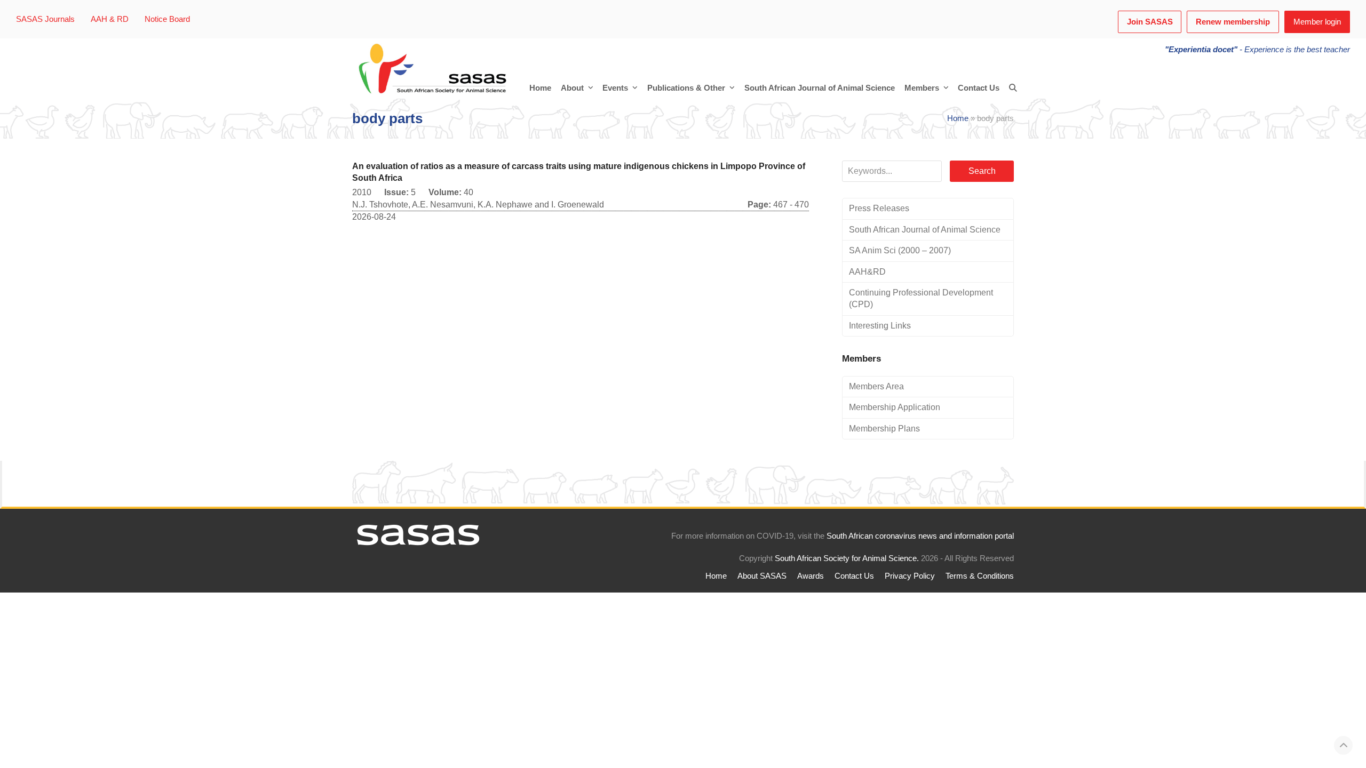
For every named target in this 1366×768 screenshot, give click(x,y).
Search (982, 170)
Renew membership (1233, 22)
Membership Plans (884, 428)
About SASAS (762, 576)
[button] (1013, 88)
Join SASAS (1150, 22)
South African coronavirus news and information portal (920, 536)
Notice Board (167, 19)
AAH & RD (110, 19)
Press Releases (879, 208)
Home (957, 118)
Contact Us (854, 576)
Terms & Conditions (980, 576)
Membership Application (894, 407)
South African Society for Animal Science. (847, 558)
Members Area (876, 386)
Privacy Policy (910, 576)
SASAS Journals (45, 19)
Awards (810, 576)
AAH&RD (867, 271)
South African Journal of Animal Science (924, 229)
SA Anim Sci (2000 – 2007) (900, 250)
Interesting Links (880, 325)
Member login (1317, 22)
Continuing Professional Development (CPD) (921, 298)
